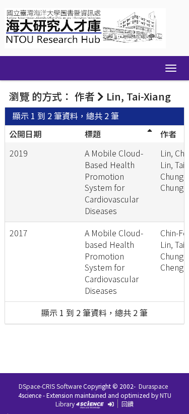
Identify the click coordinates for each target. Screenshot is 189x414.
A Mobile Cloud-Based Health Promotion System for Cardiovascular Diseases (114, 182)
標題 (93, 134)
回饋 (127, 403)
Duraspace (153, 386)
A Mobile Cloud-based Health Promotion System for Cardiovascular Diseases (114, 261)
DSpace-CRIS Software (50, 386)
